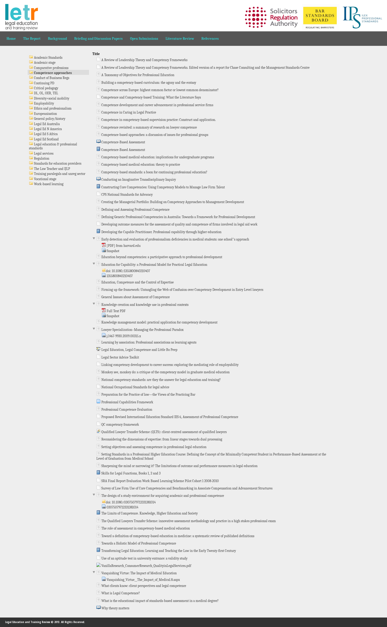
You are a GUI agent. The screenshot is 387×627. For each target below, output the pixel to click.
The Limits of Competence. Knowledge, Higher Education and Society (149, 513)
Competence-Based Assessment (123, 142)
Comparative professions (50, 68)
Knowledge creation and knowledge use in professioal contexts (144, 305)
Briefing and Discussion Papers (98, 39)
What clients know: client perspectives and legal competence (143, 586)
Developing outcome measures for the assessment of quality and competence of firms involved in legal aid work (179, 224)
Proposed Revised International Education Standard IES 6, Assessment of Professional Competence (169, 417)
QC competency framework (120, 425)
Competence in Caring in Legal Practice (128, 112)
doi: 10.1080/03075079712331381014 (131, 502)
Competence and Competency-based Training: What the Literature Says (151, 97)
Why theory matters (115, 608)
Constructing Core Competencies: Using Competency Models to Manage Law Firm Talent (163, 187)
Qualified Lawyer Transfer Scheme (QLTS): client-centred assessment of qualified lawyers (164, 432)
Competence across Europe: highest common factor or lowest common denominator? (160, 90)
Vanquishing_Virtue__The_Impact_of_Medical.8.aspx (143, 580)
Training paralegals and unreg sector (59, 174)
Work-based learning (48, 184)
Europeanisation (45, 114)
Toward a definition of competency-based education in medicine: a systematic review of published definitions (177, 536)
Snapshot (112, 251)
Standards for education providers (57, 163)
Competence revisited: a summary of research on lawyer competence (149, 127)
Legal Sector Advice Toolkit (120, 357)
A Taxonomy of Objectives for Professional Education (137, 75)
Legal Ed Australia (46, 124)
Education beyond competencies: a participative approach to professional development (161, 257)
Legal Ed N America (47, 129)
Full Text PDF (116, 311)
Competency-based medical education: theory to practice (140, 164)
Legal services (43, 153)
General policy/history (49, 119)
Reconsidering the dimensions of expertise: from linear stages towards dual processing (161, 439)
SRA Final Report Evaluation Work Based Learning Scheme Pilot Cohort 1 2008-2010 (160, 481)
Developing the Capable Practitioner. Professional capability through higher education (161, 232)
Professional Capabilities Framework (127, 402)
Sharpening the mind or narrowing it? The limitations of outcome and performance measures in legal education (179, 466)
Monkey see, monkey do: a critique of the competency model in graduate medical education (165, 372)
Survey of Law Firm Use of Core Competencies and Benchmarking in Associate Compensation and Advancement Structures (186, 488)
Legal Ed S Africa (45, 134)
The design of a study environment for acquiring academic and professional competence (162, 496)
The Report (32, 39)
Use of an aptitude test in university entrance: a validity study (144, 558)
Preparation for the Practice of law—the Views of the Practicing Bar (148, 394)
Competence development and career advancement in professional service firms (157, 105)
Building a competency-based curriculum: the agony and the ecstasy (148, 83)
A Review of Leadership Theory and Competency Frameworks (144, 60)
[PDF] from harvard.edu (123, 246)
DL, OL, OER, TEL (45, 93)
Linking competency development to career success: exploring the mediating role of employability (170, 365)
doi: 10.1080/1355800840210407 (128, 271)
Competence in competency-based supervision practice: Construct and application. (158, 120)
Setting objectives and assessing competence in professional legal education (153, 447)
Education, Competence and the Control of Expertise (137, 282)
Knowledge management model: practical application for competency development (159, 322)
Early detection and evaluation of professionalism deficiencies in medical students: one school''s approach (175, 239)
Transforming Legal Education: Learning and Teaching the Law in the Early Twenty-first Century (168, 551)
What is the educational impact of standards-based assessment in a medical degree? (160, 601)
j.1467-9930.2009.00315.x (123, 336)
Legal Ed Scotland (46, 139)
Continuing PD (43, 83)
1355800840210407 (119, 276)
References (210, 39)
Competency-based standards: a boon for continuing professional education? (154, 172)
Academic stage (44, 63)
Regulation (41, 158)
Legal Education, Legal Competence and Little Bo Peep (139, 350)
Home (11, 39)
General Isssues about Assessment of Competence (135, 297)
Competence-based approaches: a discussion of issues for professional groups (154, 135)
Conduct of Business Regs (51, 78)
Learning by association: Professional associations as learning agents (148, 342)
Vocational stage (44, 179)
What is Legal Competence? (120, 593)
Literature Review (180, 39)
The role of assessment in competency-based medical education (145, 528)
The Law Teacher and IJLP (51, 169)
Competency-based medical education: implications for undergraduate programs (157, 157)
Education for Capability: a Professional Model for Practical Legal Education (154, 265)
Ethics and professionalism (52, 108)
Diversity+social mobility (51, 98)
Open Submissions (144, 39)
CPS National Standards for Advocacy (127, 195)
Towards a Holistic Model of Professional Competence (138, 543)
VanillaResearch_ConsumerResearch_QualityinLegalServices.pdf (146, 566)
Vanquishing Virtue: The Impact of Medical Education (139, 573)
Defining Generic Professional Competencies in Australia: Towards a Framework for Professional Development (178, 217)
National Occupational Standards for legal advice (135, 387)
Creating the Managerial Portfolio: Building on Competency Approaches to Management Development (172, 202)
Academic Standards (47, 58)
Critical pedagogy (45, 88)
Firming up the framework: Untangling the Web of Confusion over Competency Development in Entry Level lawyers (182, 290)
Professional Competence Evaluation (126, 410)
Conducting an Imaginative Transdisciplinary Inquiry (138, 180)
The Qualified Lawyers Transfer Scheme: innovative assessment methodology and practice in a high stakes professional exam (188, 521)
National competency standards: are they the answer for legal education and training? (161, 380)
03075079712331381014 (122, 507)
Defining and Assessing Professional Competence (135, 210)
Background (57, 39)
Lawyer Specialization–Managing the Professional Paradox (142, 330)
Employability (43, 103)
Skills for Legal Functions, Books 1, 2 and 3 (131, 473)
